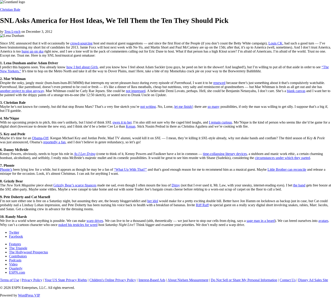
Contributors (18, 256)
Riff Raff (202, 205)
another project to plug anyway (22, 91)
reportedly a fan (54, 142)
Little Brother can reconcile (287, 169)
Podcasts (15, 260)
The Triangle (18, 248)
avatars (323, 221)
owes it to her (122, 122)
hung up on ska (32, 51)
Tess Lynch (12, 31)
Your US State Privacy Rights (66, 280)
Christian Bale (10, 9)
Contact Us (288, 280)
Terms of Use (9, 280)
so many (214, 106)
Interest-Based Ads (151, 280)
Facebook (16, 236)
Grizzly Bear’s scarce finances (74, 185)
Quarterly (16, 268)
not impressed (135, 91)
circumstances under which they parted (282, 158)
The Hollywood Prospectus (28, 252)
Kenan (130, 126)
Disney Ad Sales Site (313, 280)
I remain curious (220, 122)
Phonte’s (6, 169)
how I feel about (82, 67)
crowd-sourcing (81, 43)
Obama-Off (40, 138)
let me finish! (183, 106)
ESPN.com (17, 272)
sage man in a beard (261, 221)
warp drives (94, 221)
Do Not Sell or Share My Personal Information (244, 280)
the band (299, 185)
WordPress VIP (29, 295)
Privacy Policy (32, 280)
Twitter (14, 232)
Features (15, 244)
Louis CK (275, 43)
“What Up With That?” (130, 169)
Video (13, 264)
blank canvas (296, 91)
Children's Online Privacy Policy (112, 280)
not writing (148, 106)
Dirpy (176, 185)
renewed (219, 83)
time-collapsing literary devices (225, 154)
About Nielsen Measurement (188, 280)
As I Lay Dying (84, 154)
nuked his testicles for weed (77, 225)
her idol (152, 201)
